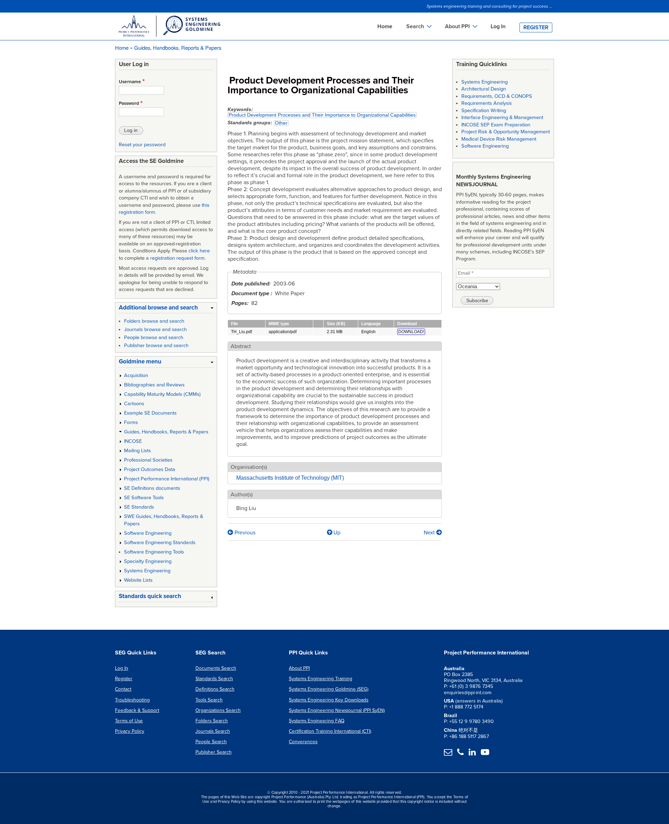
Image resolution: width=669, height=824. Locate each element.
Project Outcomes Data (149, 469)
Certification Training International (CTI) (330, 731)
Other (281, 123)
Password (129, 103)
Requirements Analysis (486, 103)
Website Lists (138, 580)
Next (430, 532)
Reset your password (142, 145)
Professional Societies (148, 460)
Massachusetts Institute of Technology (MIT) (290, 478)
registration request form (177, 258)
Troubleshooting (132, 700)
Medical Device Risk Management (498, 139)
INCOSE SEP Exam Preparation (495, 125)
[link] (166, 309)
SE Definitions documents (152, 488)
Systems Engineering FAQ (316, 721)
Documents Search (215, 668)
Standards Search (214, 679)
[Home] (169, 27)
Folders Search (211, 721)
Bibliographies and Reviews (154, 385)
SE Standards (139, 507)
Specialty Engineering (147, 561)
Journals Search (212, 731)
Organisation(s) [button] (249, 467)
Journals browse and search (155, 329)
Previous (244, 532)
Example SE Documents (150, 413)
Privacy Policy (129, 731)
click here (199, 251)
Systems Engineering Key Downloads (328, 700)
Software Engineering (147, 533)
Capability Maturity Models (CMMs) (162, 394)
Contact (123, 689)
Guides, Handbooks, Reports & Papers (177, 47)
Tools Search (209, 700)
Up (336, 532)
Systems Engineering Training (320, 679)
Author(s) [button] (242, 494)
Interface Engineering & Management (502, 117)
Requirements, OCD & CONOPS (496, 96)
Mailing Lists (137, 451)
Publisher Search (213, 752)
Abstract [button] (241, 346)
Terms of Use (129, 721)
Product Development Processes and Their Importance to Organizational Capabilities (322, 115)
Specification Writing (483, 110)
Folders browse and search (154, 321)
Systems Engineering (147, 571)
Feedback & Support (137, 710)
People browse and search (153, 337)
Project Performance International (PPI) (166, 479)
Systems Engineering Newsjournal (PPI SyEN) (337, 710)
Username (130, 82)
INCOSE (133, 441)
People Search (211, 742)
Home (384, 26)
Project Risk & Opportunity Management (505, 132)
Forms (131, 422)
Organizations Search (218, 710)
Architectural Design (483, 89)
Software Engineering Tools (154, 552)
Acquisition (136, 375)
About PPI (299, 668)
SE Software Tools (144, 498)
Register (535, 27)
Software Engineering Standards (159, 543)
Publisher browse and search (156, 345)
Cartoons (134, 404)
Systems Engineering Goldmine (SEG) (328, 689)
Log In (498, 26)
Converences (303, 742)
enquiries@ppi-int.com (468, 693)
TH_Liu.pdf (241, 331)
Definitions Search (214, 689)
